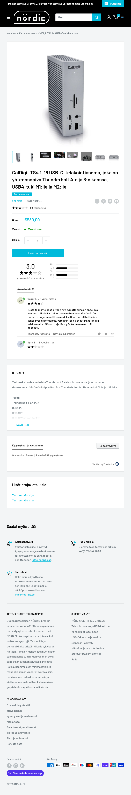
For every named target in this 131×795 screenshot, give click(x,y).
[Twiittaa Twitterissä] (110, 201)
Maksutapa (13, 721)
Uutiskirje (115, 3)
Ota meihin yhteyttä (18, 705)
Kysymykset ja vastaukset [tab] (27, 445)
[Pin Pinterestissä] (103, 201)
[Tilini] (109, 17)
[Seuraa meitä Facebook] (9, 765)
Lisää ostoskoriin (38, 252)
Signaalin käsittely (82, 642)
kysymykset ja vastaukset (22, 716)
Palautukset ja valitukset (21, 727)
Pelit (74, 659)
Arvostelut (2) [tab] (25, 289)
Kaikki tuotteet (27, 33)
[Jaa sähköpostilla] (116, 201)
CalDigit (17, 201)
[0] (116, 17)
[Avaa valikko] (8, 17)
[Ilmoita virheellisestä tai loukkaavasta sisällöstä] (112, 333)
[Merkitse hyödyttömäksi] (106, 333)
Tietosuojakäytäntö (18, 732)
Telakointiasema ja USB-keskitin (90, 626)
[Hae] (96, 17)
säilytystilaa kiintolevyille (86, 653)
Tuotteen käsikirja (23, 495)
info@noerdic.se (41, 559)
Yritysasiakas (14, 710)
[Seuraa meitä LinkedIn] (22, 765)
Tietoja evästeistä (17, 738)
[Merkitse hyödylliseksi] (99, 333)
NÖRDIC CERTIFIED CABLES (88, 620)
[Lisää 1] (46, 240)
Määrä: (16, 240)
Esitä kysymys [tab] (107, 445)
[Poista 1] (28, 240)
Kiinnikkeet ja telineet (84, 631)
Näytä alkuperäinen (64, 333)
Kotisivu (11, 33)
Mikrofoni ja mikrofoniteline (87, 648)
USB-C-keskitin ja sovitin (86, 637)
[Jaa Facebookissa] (97, 201)
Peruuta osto (14, 743)
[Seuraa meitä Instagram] (15, 765)
